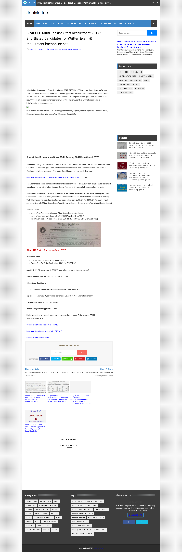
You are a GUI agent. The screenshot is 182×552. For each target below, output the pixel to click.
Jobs (37, 24)
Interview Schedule (43, 517)
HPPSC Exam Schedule (82, 509)
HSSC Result (100, 530)
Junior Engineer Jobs (129, 84)
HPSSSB (54, 513)
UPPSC (54, 530)
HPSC (37, 513)
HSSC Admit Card (96, 517)
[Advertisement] (69, 70)
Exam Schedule (42, 509)
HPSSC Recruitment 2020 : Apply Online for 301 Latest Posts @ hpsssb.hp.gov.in (35, 398)
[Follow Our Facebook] (129, 522)
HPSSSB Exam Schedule (82, 513)
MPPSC (29, 522)
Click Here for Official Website (37, 338)
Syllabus (71, 24)
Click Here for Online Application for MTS (42, 325)
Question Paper (49, 522)
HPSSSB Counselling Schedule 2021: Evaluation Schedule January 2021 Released (142, 155)
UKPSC (46, 530)
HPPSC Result (101, 509)
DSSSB (29, 509)
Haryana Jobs (146, 76)
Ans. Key (118, 24)
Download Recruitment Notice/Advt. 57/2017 (44, 331)
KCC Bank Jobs (125, 88)
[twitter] (157, 3)
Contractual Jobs (127, 76)
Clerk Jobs (136, 72)
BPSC (56, 501)
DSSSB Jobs (77, 505)
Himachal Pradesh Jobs (130, 80)
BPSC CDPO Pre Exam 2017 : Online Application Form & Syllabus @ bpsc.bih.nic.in (35, 428)
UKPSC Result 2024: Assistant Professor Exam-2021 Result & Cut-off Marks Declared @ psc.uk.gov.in (136, 44)
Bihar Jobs (50, 49)
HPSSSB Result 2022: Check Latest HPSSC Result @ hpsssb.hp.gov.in (141, 187)
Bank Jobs (123, 72)
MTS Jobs (63, 49)
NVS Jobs (139, 88)
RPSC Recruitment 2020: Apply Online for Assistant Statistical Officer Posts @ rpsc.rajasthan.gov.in (58, 398)
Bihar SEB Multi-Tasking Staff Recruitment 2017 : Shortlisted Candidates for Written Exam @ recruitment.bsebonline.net (80, 400)
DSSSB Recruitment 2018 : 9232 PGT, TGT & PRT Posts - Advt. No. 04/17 (141, 145)
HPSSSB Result (78, 517)
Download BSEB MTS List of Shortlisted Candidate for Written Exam (52, 177)
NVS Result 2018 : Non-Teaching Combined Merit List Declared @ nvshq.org (142, 165)
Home (29, 24)
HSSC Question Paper (81, 530)
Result (82, 24)
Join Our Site (136, 515)
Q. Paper (129, 24)
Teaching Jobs (125, 92)
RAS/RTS (30, 526)
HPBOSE (55, 509)
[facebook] (153, 3)
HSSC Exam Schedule (81, 526)
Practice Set (34, 30)
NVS (37, 522)
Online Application (74, 49)
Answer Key (45, 501)
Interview (106, 24)
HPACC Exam (91, 505)
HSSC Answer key (80, 522)
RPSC (39, 526)
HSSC (28, 517)
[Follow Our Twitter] (142, 522)
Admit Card (49, 24)
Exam (61, 24)
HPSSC (45, 513)
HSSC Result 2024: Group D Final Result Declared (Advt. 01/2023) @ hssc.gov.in (74, 3)
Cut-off (93, 24)
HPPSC (29, 513)
